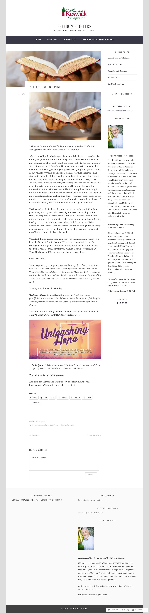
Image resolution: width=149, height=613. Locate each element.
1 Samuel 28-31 (62, 311)
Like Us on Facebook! (122, 94)
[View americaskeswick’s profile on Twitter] (120, 303)
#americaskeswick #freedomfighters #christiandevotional (54, 425)
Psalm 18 (74, 311)
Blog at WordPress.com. (74, 609)
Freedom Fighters (74, 26)
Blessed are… (36, 435)
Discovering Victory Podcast (98, 40)
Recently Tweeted (122, 106)
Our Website (69, 40)
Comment (91, 475)
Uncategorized (41, 422)
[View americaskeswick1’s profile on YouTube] (126, 303)
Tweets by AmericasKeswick (120, 111)
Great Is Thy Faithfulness (119, 58)
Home (38, 40)
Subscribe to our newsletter (90, 500)
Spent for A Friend (92, 435)
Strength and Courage (117, 71)
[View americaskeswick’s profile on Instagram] (123, 303)
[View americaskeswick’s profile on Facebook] (118, 303)
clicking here (73, 315)
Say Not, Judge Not (116, 84)
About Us (52, 40)
